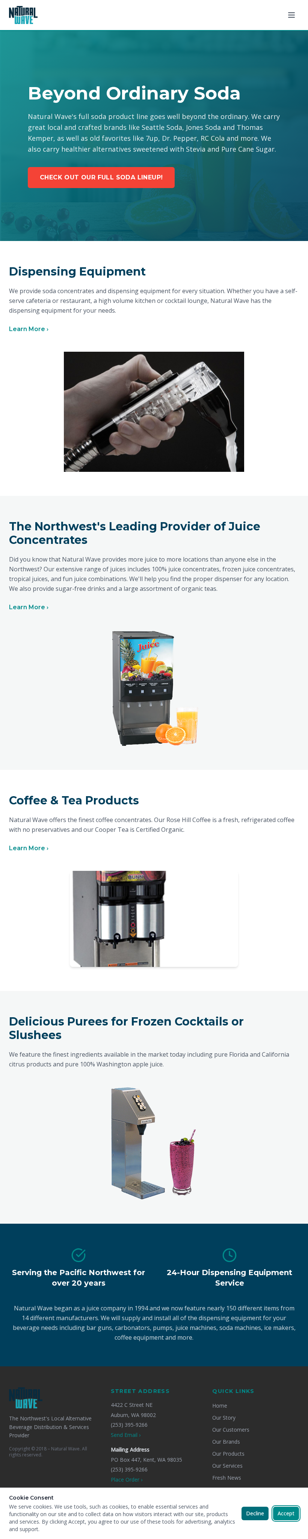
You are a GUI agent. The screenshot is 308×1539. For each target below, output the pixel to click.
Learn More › (28, 329)
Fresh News (226, 1477)
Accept (286, 1513)
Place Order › (126, 1479)
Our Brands (226, 1441)
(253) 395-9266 (129, 1424)
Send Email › (125, 1434)
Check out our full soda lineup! (101, 177)
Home (219, 1405)
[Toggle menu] (291, 15)
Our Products (228, 1453)
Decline (255, 1513)
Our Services (227, 1465)
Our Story (224, 1417)
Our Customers (230, 1429)
